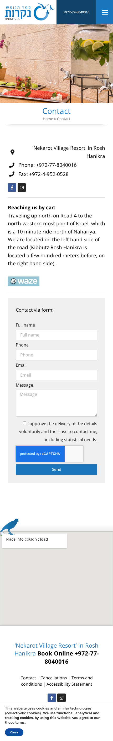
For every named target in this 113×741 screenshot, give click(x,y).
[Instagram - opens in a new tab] (22, 187)
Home (48, 118)
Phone (22, 345)
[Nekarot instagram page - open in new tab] (61, 698)
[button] (6, 63)
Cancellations (54, 678)
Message (24, 385)
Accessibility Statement (69, 684)
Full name (25, 325)
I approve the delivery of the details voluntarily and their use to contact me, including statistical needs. (58, 432)
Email (21, 365)
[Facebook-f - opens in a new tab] (12, 187)
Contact (28, 678)
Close (14, 732)
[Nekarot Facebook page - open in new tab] (52, 698)
